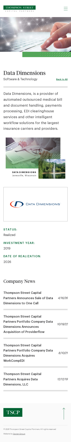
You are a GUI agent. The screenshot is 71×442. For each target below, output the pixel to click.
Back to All (62, 79)
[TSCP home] (19, 9)
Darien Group (19, 434)
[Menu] (65, 8)
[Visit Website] (35, 204)
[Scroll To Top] (64, 413)
